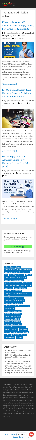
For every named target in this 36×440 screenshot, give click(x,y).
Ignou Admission (25, 173)
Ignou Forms (8, 288)
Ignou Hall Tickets (20, 288)
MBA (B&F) (23, 329)
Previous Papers (9, 337)
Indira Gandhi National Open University (17, 306)
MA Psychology (9, 308)
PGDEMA (15, 335)
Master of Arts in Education (13, 314)
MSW (15, 332)
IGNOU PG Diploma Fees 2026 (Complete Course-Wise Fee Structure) (18, 372)
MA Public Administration (13, 311)
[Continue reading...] (9, 84)
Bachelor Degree (15, 267)
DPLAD (28, 275)
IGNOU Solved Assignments (13, 303)
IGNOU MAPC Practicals (13, 291)
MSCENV (8, 332)
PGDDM (7, 335)
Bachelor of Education (11, 272)
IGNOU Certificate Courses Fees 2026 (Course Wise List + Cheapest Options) (18, 357)
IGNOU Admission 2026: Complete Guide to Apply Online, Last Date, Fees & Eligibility (18, 25)
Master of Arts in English (12, 316)
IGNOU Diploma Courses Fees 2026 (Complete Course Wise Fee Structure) (18, 367)
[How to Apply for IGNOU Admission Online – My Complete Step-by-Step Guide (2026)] (18, 188)
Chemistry (13, 275)
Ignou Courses (26, 283)
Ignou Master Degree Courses (14, 298)
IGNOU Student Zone (11, 434)
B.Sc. (6, 267)
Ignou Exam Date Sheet (12, 285)
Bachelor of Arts (10, 269)
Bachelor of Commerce (24, 269)
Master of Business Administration (15, 327)
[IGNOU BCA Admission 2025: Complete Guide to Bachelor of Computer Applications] (18, 118)
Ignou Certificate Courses (12, 283)
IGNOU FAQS (26, 285)
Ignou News (8, 300)
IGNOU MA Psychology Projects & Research (16, 294)
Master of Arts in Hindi (12, 319)
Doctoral (20, 275)
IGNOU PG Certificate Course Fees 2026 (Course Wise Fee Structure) (17, 362)
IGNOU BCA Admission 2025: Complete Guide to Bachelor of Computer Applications (16, 93)
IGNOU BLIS (21, 277)
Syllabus (19, 337)
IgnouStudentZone (13, 33)
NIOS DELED (23, 332)
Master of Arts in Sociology (13, 324)
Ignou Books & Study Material (14, 280)
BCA (22, 103)
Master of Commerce (11, 329)
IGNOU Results (19, 300)
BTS (6, 275)
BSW (27, 272)
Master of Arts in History (12, 321)
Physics (23, 335)
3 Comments (19, 38)
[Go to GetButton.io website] (31, 438)
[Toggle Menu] (32, 4)
